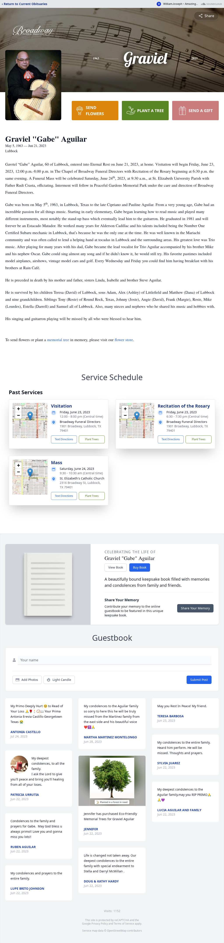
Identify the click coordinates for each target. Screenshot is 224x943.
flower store (124, 339)
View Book (115, 567)
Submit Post (199, 680)
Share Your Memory (195, 608)
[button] (30, 416)
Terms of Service (124, 923)
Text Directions (64, 439)
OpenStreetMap (116, 930)
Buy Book (139, 567)
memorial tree (58, 339)
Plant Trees (92, 439)
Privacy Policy (99, 923)
